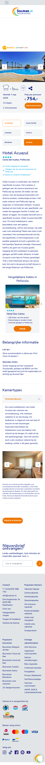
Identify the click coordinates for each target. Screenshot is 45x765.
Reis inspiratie (30, 664)
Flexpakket (29, 671)
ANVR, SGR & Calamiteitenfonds (33, 691)
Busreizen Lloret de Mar (11, 661)
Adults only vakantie (29, 625)
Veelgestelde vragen (8, 614)
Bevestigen (39, 563)
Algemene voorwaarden (30, 652)
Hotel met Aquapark (29, 619)
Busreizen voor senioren (9, 682)
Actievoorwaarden (33, 667)
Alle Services (30, 647)
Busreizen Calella (10, 666)
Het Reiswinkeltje (32, 679)
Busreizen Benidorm (7, 676)
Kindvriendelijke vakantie (31, 612)
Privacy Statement (32, 675)
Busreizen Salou (9, 670)
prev (4, 66)
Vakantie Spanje (31, 589)
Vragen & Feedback (11, 619)
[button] (4, 304)
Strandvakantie (31, 600)
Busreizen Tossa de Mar (11, 655)
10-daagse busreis (11, 687)
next (40, 66)
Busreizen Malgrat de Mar (10, 648)
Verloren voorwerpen (29, 684)
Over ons (6, 608)
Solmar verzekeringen (30, 659)
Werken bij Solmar (11, 623)
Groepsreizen (30, 630)
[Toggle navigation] (6, 2)
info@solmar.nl (9, 595)
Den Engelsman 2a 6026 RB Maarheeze (11, 602)
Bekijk (23, 328)
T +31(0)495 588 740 (10, 590)
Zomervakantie (31, 592)
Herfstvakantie (31, 596)
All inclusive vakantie (30, 605)
